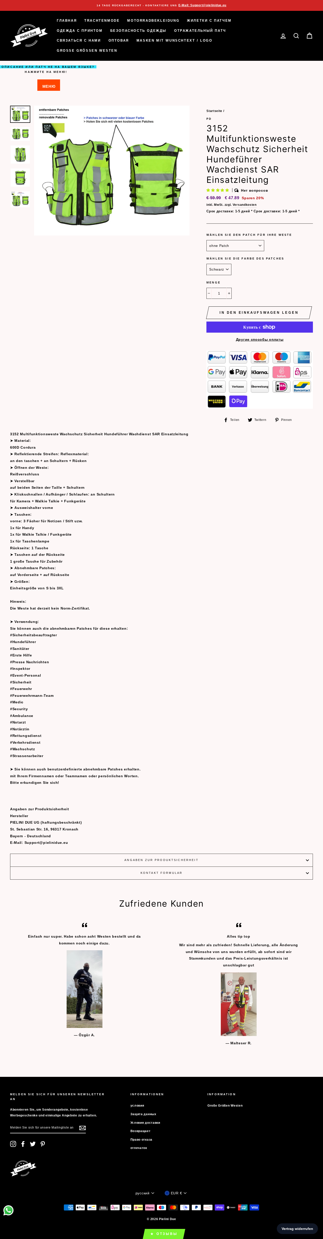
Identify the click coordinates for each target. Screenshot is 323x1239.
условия (137, 1105)
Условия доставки (145, 1123)
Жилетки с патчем (209, 20)
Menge (213, 282)
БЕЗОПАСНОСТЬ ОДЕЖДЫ (138, 31)
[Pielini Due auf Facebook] (23, 1144)
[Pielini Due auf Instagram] (13, 1144)
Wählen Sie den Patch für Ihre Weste (249, 234)
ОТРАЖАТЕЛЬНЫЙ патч (200, 31)
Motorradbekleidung (153, 20)
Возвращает (140, 1131)
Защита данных (143, 1114)
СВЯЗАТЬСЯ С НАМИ (79, 40)
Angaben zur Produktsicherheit (161, 859)
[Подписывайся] (82, 1128)
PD (209, 118)
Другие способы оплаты (260, 339)
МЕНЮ (49, 86)
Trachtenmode (102, 20)
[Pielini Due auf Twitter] (33, 1144)
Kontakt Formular (161, 872)
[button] (218, 190)
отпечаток (138, 1148)
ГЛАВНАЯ (67, 20)
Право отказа (141, 1139)
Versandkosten (245, 205)
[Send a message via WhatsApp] (8, 1210)
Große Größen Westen (87, 50)
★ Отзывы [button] (164, 1234)
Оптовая (119, 40)
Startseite (214, 111)
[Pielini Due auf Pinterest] (43, 1144)
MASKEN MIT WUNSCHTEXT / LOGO (174, 40)
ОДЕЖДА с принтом (80, 31)
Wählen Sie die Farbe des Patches (245, 258)
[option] (161, 5)
